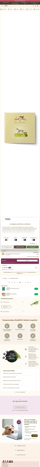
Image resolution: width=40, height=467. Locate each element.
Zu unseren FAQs (22, 392)
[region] (20, 128)
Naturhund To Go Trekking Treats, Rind (12, 288)
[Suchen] (33, 6)
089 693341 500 (5, 465)
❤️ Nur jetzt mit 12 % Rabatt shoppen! (19, 0)
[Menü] (2, 6)
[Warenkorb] (38, 6)
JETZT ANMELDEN (35, 435)
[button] (20, 373)
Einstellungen (32, 243)
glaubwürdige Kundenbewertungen (22, 410)
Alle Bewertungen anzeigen (20, 407)
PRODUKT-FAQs (5, 306)
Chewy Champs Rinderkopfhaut (11, 293)
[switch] (15, 240)
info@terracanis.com (5, 464)
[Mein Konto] (36, 6)
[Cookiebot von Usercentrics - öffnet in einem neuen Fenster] (5, 219)
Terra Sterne (5, 278)
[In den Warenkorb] (36, 289)
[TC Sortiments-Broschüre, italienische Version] (20, 128)
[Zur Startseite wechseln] (6, 6)
